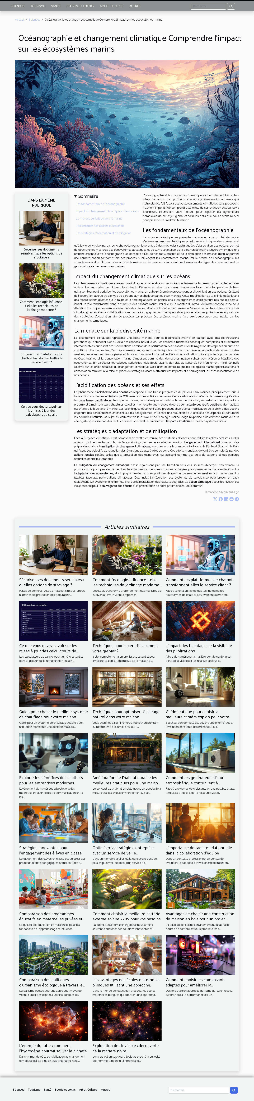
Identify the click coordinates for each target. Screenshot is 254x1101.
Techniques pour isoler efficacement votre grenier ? (125, 648)
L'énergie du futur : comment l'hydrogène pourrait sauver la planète (53, 1047)
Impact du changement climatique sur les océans (107, 211)
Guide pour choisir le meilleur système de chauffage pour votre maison (53, 714)
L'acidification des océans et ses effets (100, 226)
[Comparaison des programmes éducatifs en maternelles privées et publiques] (53, 888)
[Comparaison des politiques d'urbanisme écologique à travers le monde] (53, 954)
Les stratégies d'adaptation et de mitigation (103, 233)
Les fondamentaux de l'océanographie (100, 204)
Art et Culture (111, 6)
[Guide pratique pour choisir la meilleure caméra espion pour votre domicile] (200, 686)
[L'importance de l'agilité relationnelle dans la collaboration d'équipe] (200, 822)
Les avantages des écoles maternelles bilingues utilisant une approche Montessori (126, 985)
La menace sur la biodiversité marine (99, 218)
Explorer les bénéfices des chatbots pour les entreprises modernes (51, 780)
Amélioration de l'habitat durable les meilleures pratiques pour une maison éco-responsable (126, 783)
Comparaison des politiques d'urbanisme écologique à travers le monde (51, 985)
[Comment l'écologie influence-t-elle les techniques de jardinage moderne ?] (41, 280)
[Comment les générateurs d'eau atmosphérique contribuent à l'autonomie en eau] (200, 752)
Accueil (19, 19)
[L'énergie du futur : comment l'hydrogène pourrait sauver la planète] (53, 1020)
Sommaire (88, 196)
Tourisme (37, 6)
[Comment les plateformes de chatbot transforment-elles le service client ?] (41, 332)
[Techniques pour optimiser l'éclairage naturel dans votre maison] (127, 686)
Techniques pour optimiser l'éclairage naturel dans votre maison (125, 714)
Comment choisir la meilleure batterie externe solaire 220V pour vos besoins (126, 916)
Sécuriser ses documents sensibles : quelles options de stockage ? (41, 253)
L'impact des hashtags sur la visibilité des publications (199, 648)
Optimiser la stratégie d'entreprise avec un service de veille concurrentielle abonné (123, 853)
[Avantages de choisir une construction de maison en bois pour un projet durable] (200, 888)
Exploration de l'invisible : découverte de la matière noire (125, 1047)
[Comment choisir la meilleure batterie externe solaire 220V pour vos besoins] (127, 888)
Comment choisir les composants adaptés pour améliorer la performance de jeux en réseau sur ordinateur (197, 987)
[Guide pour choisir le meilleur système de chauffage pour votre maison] (53, 686)
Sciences (17, 6)
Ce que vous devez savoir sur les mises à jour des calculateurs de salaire (41, 410)
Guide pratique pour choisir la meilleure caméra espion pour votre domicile (197, 717)
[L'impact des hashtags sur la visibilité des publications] (200, 620)
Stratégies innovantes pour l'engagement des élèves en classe (50, 850)
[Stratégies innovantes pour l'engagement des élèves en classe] (53, 822)
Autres (134, 6)
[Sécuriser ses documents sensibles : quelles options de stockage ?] (41, 228)
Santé (55, 6)
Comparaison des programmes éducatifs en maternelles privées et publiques (50, 919)
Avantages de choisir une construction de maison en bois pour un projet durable (200, 919)
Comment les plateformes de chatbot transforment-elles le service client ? (41, 358)
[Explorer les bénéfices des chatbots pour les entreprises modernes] (53, 752)
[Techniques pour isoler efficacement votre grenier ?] (127, 620)
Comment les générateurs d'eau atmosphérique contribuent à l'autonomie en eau (194, 783)
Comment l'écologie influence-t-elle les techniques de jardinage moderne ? (41, 305)
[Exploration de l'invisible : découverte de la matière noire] (127, 1020)
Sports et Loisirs (80, 6)
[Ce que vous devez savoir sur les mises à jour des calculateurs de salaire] (41, 385)
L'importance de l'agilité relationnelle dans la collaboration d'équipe (199, 850)
